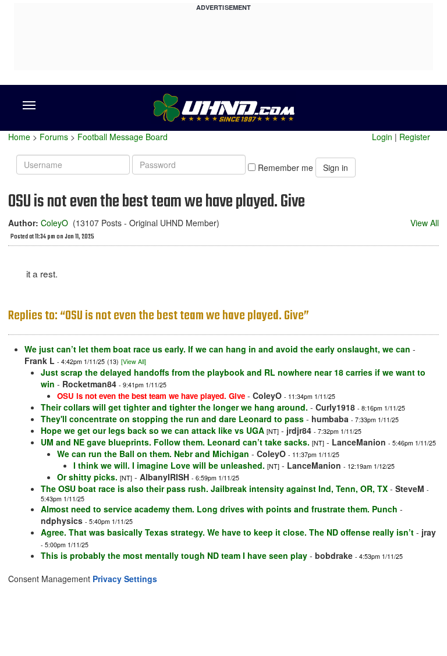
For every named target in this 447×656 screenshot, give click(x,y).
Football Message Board (122, 136)
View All (424, 223)
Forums (54, 136)
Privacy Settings (125, 578)
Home (19, 136)
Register (414, 136)
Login (382, 136)
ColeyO (54, 223)
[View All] (133, 361)
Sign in (335, 167)
